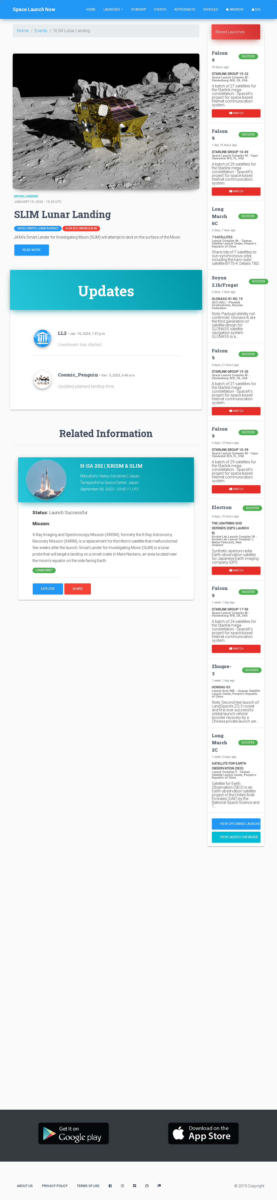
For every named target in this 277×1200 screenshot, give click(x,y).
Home (90, 9)
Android (236, 9)
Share (77, 589)
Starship (138, 9)
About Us (25, 1186)
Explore (48, 589)
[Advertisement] (235, 935)
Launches (112, 9)
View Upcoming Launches (240, 824)
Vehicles (210, 9)
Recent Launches (230, 32)
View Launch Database (239, 837)
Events (160, 9)
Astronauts (184, 9)
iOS (257, 9)
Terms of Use (88, 1186)
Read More (31, 250)
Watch (237, 113)
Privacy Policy (55, 1186)
